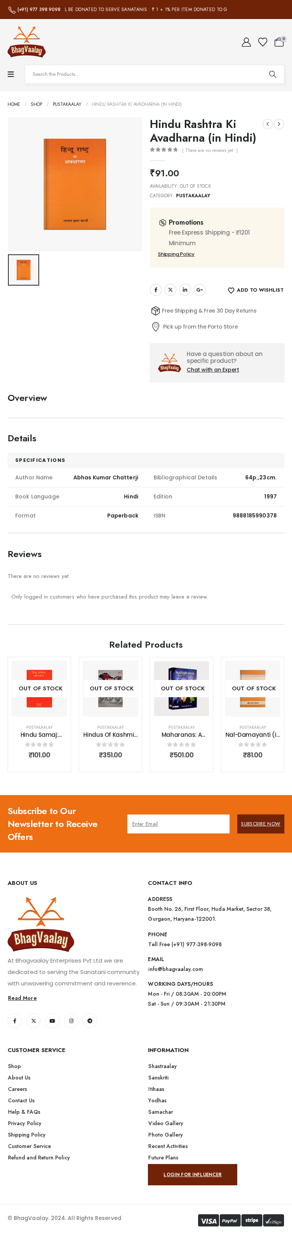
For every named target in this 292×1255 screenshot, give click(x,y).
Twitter (170, 290)
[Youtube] (52, 1021)
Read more (45, 708)
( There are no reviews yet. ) (210, 150)
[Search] (272, 74)
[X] (33, 1021)
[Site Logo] (27, 41)
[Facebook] (15, 1021)
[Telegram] (90, 1021)
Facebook (156, 290)
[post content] (39, 688)
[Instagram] (71, 1021)
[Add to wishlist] (55, 673)
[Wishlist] (262, 42)
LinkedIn (185, 290)
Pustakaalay (193, 195)
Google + (200, 290)
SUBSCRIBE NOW (260, 823)
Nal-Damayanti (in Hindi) (252, 738)
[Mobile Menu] (11, 74)
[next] (279, 124)
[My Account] (246, 42)
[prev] (267, 124)
